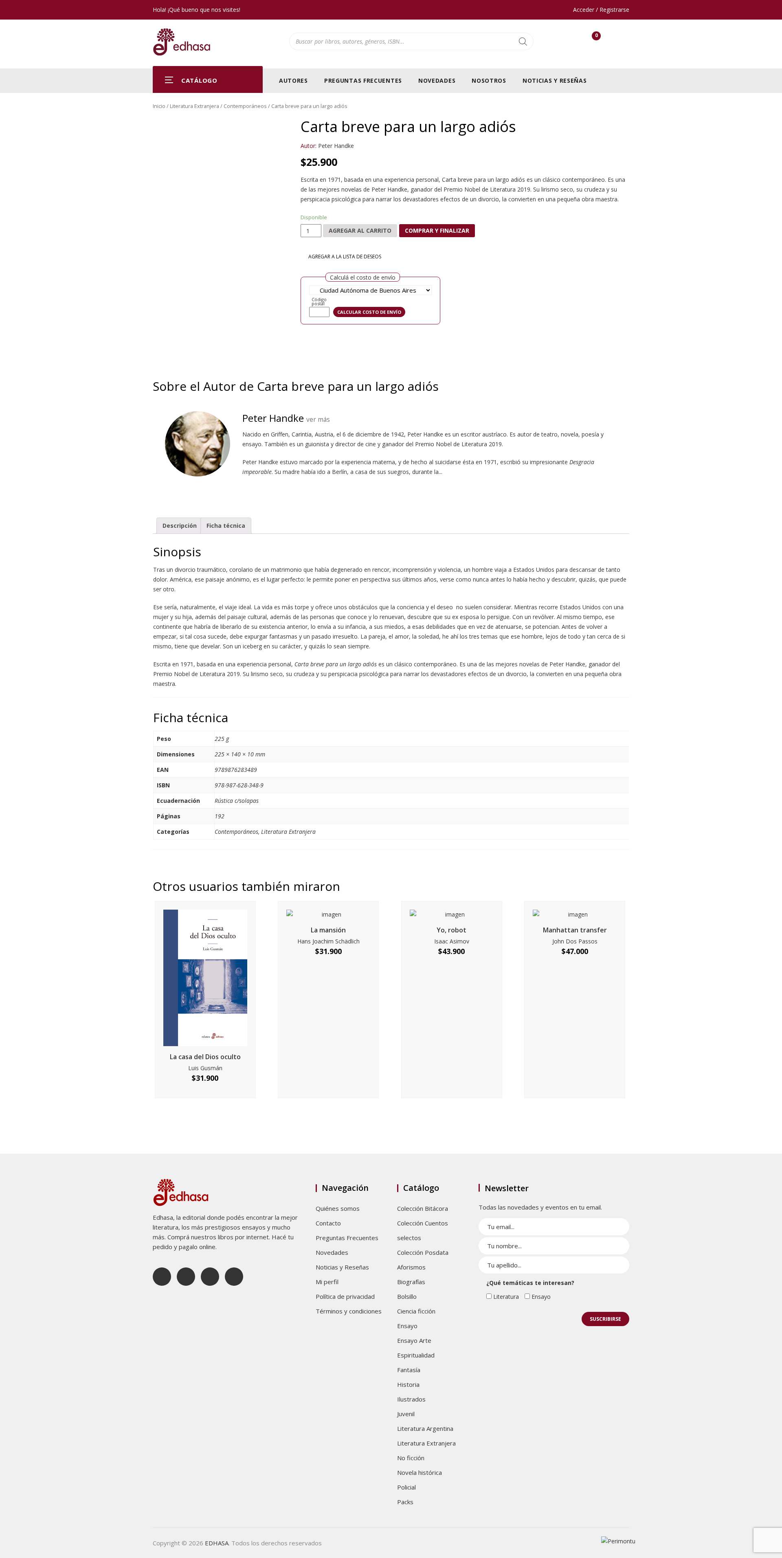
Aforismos (411, 1267)
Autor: (308, 146)
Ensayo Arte (414, 1340)
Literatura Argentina (425, 1428)
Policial (406, 1487)
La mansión (328, 930)
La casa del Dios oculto (205, 1056)
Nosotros (489, 80)
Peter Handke (336, 146)
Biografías (411, 1282)
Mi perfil (327, 1282)
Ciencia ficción (416, 1311)
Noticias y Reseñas (555, 80)
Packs (405, 1502)
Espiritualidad (416, 1355)
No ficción (410, 1458)
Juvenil (406, 1414)
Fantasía (408, 1370)
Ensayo (407, 1326)
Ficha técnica (225, 525)
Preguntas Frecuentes (363, 80)
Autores (293, 80)
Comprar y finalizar (437, 230)
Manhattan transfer (575, 930)
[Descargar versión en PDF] (626, 128)
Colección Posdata (422, 1252)
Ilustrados (411, 1399)
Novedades (436, 80)
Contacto (328, 1223)
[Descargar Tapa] (614, 128)
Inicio (159, 106)
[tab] (179, 526)
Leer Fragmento (219, 343)
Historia (408, 1384)
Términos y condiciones (349, 1311)
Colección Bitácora (422, 1208)
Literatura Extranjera (194, 106)
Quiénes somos (338, 1208)
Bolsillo (407, 1296)
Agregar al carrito (360, 230)
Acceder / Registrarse (601, 9)
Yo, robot (451, 930)
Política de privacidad (345, 1296)
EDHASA (216, 1543)
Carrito (596, 37)
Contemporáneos (245, 106)
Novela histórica (419, 1472)
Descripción (180, 525)
